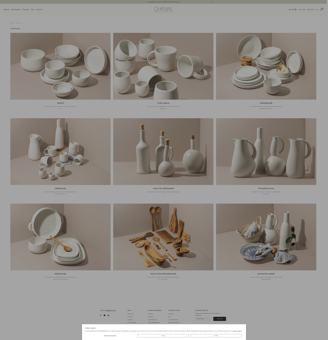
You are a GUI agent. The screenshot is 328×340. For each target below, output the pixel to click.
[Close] (204, 150)
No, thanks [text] (185, 184)
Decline (216, 335)
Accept (163, 335)
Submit (184, 173)
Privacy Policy (238, 331)
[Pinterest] (187, 180)
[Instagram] (184, 180)
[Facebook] (180, 180)
